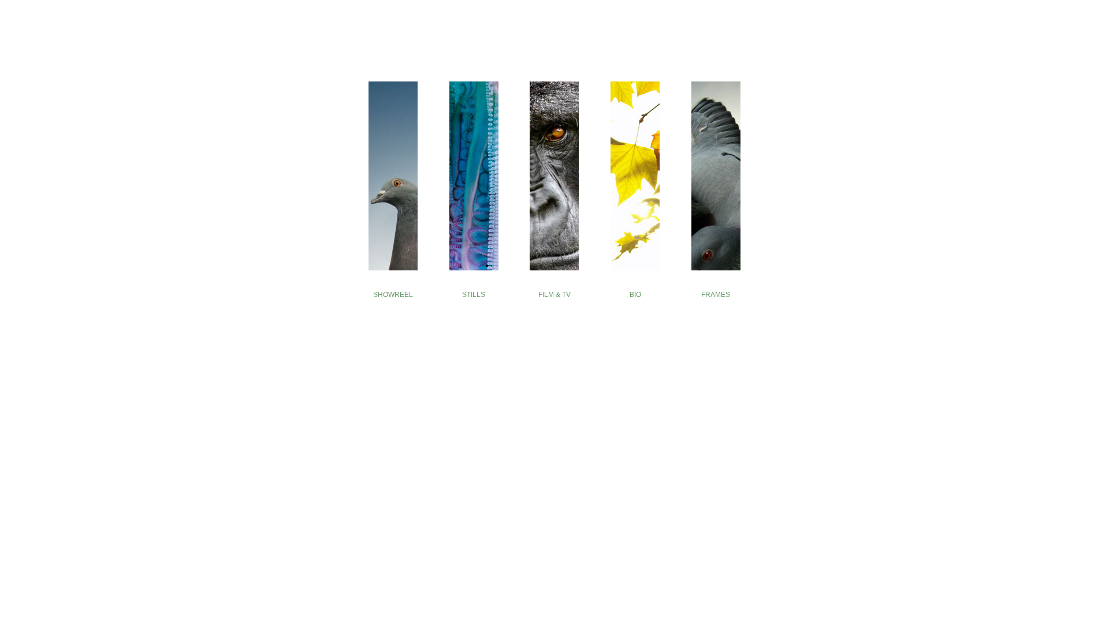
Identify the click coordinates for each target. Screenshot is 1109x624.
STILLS (473, 295)
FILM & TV (554, 295)
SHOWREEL (393, 295)
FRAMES (715, 295)
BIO (635, 295)
